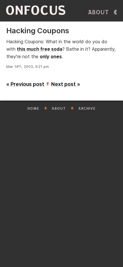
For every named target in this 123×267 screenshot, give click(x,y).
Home (33, 109)
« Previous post (25, 84)
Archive (87, 109)
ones (56, 56)
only (44, 56)
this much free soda (39, 49)
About (98, 12)
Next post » (65, 84)
